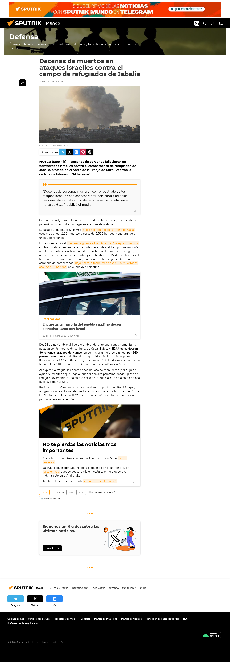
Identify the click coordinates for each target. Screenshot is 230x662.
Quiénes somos (15, 618)
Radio (143, 587)
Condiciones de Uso (39, 618)
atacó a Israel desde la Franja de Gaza (108, 230)
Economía (99, 587)
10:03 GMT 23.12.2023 (51, 81)
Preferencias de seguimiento (22, 623)
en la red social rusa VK (100, 481)
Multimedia (129, 587)
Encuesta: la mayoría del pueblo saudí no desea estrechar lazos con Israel (82, 326)
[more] (135, 211)
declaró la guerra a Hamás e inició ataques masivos (103, 243)
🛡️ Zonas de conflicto (50, 498)
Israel (71, 492)
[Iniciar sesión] (204, 23)
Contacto (85, 618)
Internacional (52, 319)
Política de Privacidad (105, 618)
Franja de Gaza (58, 492)
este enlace (51, 472)
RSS (185, 618)
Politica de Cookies (131, 618)
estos (122, 458)
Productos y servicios (65, 618)
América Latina (59, 587)
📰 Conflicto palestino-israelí (101, 492)
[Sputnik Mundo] (26, 27)
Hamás (81, 492)
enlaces (48, 462)
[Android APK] (211, 635)
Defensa (44, 492)
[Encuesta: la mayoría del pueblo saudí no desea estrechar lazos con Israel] (89, 293)
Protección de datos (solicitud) (162, 618)
